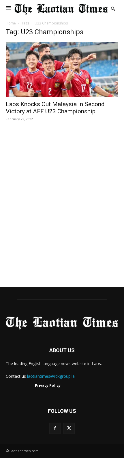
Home (11, 23)
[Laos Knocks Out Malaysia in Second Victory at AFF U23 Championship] (62, 69)
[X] (69, 428)
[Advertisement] (62, 210)
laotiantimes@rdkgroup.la (51, 376)
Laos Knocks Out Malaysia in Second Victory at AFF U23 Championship (55, 108)
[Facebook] (55, 428)
